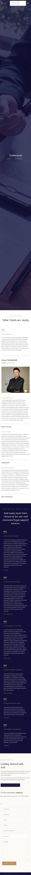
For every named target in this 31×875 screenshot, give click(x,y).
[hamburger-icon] (28, 3)
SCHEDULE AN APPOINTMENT (10, 785)
